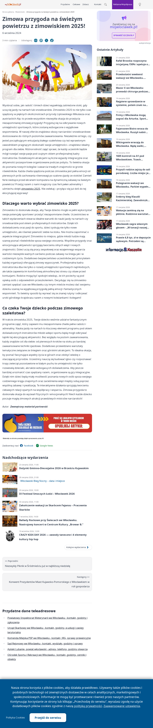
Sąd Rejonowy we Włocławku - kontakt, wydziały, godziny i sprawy (45, 643)
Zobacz (85, 4)
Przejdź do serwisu (48, 718)
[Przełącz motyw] (140, 4)
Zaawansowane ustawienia (122, 706)
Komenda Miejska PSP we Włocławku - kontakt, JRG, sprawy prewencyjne (49, 638)
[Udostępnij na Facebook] (52, 40)
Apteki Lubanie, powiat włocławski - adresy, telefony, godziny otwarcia (47, 649)
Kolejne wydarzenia (76, 547)
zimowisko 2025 (30, 188)
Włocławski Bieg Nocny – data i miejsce (42, 481)
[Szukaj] (105, 4)
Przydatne (65, 4)
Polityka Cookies (15, 717)
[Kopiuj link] (36, 40)
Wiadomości (20, 12)
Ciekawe (76, 4)
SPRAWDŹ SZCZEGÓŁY (123, 35)
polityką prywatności (88, 706)
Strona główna (8, 12)
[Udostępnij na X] (46, 40)
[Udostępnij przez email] (41, 40)
